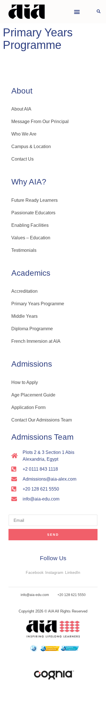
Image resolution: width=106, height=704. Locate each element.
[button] (76, 11)
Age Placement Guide (33, 395)
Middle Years (24, 316)
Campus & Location (31, 146)
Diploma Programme (32, 328)
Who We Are (23, 134)
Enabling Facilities (30, 225)
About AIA (21, 109)
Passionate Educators (33, 212)
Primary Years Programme (37, 303)
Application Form (28, 407)
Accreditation (24, 291)
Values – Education (30, 237)
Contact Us (22, 159)
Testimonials (23, 250)
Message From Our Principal (40, 121)
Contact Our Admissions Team (41, 420)
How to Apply (24, 382)
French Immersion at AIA (35, 341)
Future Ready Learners (34, 200)
